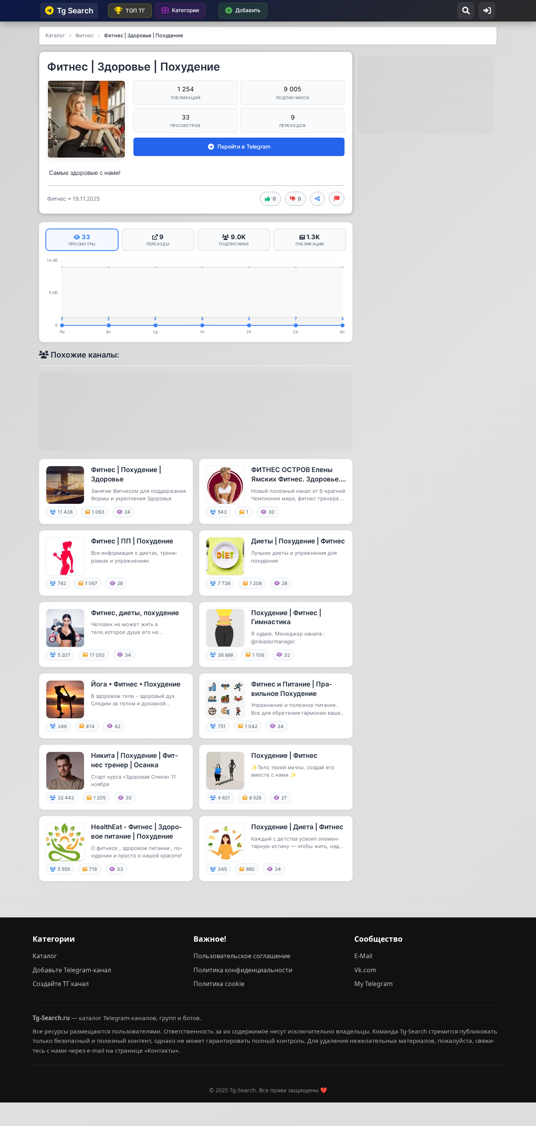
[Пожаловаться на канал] (337, 199)
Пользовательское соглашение (241, 956)
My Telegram (373, 983)
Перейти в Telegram (243, 146)
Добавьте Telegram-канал (72, 970)
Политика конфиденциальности (242, 970)
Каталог (45, 956)
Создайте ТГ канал (61, 983)
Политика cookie (218, 983)
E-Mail (363, 956)
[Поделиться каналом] (317, 199)
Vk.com (365, 970)
